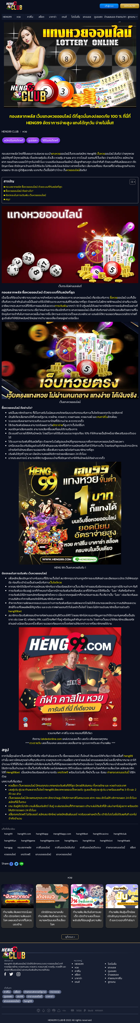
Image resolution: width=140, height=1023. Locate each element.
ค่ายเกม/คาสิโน (121, 17)
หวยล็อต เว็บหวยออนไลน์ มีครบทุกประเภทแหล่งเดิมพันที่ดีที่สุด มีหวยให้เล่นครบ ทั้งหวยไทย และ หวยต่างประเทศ (67, 785)
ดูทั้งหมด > (70, 937)
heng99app (42, 834)
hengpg (8, 847)
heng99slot (106, 841)
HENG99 (7, 17)
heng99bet (15, 611)
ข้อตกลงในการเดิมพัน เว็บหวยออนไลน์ (26, 195)
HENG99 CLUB (10, 131)
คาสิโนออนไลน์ (43, 847)
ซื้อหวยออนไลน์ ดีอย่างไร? (19, 191)
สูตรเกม (132, 17)
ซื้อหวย (113, 297)
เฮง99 (20, 996)
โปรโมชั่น (75, 17)
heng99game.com (49, 841)
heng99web (124, 841)
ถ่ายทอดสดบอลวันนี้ (118, 772)
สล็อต (41, 17)
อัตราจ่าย (58, 425)
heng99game (28, 841)
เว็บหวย (101, 154)
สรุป (8, 199)
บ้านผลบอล (109, 17)
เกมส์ (64, 17)
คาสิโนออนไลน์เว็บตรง (90, 847)
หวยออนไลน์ (73, 170)
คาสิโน (30, 17)
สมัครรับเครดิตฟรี (14, 140)
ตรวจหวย (55, 992)
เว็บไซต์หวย (56, 582)
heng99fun (10, 841)
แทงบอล (87, 17)
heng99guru (71, 841)
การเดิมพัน (61, 306)
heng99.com (24, 834)
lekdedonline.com (51, 739)
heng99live (89, 841)
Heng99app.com (62, 834)
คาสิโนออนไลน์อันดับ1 (65, 847)
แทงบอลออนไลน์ (43, 854)
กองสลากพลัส (24, 847)
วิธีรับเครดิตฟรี (50, 140)
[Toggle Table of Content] (131, 182)
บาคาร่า (52, 17)
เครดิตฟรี (63, 772)
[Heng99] (50, 5)
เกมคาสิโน (102, 417)
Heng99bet (13, 772)
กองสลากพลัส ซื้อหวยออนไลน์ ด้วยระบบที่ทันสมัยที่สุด (34, 187)
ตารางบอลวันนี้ (34, 996)
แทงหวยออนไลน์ (64, 854)
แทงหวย (55, 154)
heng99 (128, 756)
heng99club (120, 834)
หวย (19, 17)
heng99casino (101, 834)
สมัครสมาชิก (129, 6)
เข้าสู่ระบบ (109, 6)
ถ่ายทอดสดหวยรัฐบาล (35, 992)
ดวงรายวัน (35, 743)
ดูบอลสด (98, 17)
